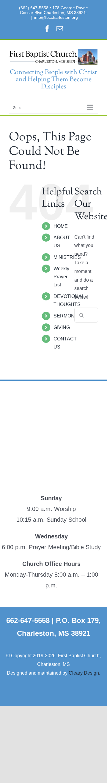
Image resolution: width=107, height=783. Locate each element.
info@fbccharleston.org (56, 17)
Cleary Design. (84, 672)
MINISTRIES (67, 257)
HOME (61, 226)
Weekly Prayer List (61, 276)
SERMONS (66, 315)
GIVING (62, 327)
